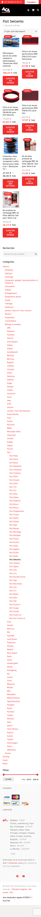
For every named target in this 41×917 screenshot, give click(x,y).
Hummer (11, 335)
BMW (9, 428)
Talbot (10, 715)
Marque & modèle (13, 324)
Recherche (35, 254)
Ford (9, 622)
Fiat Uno (13, 570)
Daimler (10, 380)
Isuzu (9, 397)
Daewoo (10, 331)
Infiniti (10, 390)
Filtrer (8, 779)
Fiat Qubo (13, 546)
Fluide (7, 300)
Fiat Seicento (15, 559)
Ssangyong (11, 670)
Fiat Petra (13, 459)
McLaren (11, 425)
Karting (6, 757)
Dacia (9, 373)
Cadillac (10, 366)
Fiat (8, 452)
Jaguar (10, 445)
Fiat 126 (13, 587)
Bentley (10, 355)
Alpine (10, 348)
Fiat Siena (13, 463)
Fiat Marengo (15, 532)
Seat (9, 722)
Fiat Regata (14, 549)
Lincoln (10, 407)
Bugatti (10, 362)
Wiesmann (11, 750)
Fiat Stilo (13, 598)
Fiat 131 (13, 487)
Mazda (10, 687)
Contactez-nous (15, 863)
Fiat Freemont (15, 470)
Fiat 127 (13, 591)
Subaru (10, 732)
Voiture (6, 266)
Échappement (11, 293)
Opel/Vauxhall (13, 701)
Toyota (10, 739)
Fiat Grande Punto (17, 577)
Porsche (10, 712)
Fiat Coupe (14, 608)
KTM (9, 404)
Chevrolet (11, 435)
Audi (9, 418)
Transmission (10, 321)
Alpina (10, 345)
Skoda (10, 667)
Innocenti (11, 394)
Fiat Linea (13, 483)
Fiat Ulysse (14, 566)
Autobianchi (12, 352)
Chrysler (10, 369)
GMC (9, 328)
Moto (5, 764)
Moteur (8, 314)
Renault (10, 719)
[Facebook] (17, 876)
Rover (9, 708)
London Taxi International (18, 411)
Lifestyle (8, 273)
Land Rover (12, 639)
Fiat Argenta (14, 501)
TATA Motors (12, 729)
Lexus (9, 660)
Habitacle (9, 307)
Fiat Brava (13, 504)
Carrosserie (10, 286)
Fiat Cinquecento (16, 511)
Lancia (10, 677)
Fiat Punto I (14, 542)
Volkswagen (12, 743)
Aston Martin (13, 414)
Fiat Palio (13, 456)
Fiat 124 (13, 573)
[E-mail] (23, 876)
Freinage (8, 304)
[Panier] (33, 10)
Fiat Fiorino (14, 521)
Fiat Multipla (15, 535)
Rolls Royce (12, 653)
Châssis (8, 290)
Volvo (9, 746)
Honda (10, 625)
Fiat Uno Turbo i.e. (17, 618)
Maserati (11, 684)
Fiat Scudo (14, 553)
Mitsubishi (11, 694)
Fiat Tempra (14, 563)
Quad (5, 760)
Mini (8, 691)
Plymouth (11, 643)
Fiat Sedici (13, 556)
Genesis (10, 387)
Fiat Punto (14, 539)
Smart (9, 726)
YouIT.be (6, 901)
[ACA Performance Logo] (6, 10)
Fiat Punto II (14, 605)
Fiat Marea (14, 528)
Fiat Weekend (15, 466)
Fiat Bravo (13, 508)
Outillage (9, 277)
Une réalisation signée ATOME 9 (17, 897)
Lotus (9, 681)
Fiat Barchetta (15, 584)
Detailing (9, 270)
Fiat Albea (13, 497)
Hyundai (10, 636)
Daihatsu (11, 376)
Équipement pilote (13, 297)
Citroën (10, 438)
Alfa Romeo (12, 342)
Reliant (10, 649)
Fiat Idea (13, 525)
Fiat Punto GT (15, 615)
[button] (28, 10)
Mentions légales (19, 889)
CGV (11, 892)
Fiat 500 (13, 601)
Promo (8, 753)
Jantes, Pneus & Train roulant (18, 310)
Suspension (10, 317)
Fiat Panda (14, 611)
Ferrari (10, 449)
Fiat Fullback (15, 473)
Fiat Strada (14, 480)
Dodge (10, 442)
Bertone (10, 359)
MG (8, 632)
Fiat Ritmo (13, 594)
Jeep (9, 400)
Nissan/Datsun (13, 698)
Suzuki (10, 736)
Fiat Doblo (14, 518)
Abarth (10, 338)
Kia (8, 674)
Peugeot (10, 705)
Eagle (9, 383)
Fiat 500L (13, 494)
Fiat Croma (14, 515)
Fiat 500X (13, 476)
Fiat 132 (13, 490)
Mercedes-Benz (14, 432)
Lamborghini (12, 663)
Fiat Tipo (13, 580)
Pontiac (10, 646)
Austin (10, 421)
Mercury (10, 629)
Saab (9, 656)
